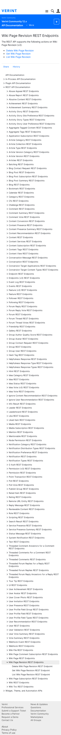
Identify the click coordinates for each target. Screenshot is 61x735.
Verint (5, 704)
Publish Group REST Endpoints (24, 488)
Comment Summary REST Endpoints (26, 212)
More (31, 25)
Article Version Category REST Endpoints (29, 152)
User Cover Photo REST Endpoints (26, 597)
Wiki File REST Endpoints (21, 650)
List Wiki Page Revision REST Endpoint (31, 674)
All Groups (36, 720)
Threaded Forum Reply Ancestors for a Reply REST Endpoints (34, 575)
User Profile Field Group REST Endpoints (29, 609)
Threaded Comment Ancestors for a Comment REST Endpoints (31, 547)
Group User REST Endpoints (22, 350)
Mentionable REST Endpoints (23, 436)
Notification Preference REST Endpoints (28, 452)
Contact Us (7, 720)
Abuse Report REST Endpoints (24, 95)
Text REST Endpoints (19, 541)
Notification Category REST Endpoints (27, 444)
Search (52, 11)
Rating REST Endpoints (20, 497)
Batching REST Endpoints (21, 164)
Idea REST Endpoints (19, 379)
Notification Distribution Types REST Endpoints (32, 448)
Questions (36, 707)
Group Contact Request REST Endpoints (28, 342)
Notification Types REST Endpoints (26, 460)
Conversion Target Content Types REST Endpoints (33, 269)
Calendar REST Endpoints (21, 192)
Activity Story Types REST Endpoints (27, 119)
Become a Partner (11, 713)
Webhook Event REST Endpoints (25, 641)
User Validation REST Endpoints (24, 629)
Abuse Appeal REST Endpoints (24, 91)
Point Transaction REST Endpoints (25, 476)
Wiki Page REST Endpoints (22, 658)
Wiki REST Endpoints (19, 682)
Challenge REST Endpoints (22, 204)
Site (47, 11)
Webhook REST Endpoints (21, 645)
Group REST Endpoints (20, 346)
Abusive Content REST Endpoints (25, 99)
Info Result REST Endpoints (22, 403)
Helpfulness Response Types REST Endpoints (31, 367)
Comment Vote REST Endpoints (24, 217)
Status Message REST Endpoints (25, 533)
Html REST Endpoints (19, 371)
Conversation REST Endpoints (23, 261)
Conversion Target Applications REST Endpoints (32, 265)
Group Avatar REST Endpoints (23, 338)
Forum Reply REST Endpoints (23, 306)
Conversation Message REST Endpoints (28, 257)
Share (6, 66)
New (56, 21)
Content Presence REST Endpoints (26, 225)
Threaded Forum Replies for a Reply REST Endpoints (29, 565)
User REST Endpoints (19, 625)
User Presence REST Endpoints (24, 605)
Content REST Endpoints (21, 237)
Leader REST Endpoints (20, 407)
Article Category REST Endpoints (25, 139)
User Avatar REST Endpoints (23, 593)
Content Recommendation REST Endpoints (30, 233)
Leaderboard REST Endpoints (23, 411)
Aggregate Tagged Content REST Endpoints (30, 127)
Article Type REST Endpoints (23, 147)
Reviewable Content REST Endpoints (27, 509)
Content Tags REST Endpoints (23, 249)
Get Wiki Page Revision (18, 53)
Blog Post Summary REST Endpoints (27, 180)
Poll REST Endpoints (19, 480)
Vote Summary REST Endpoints (24, 637)
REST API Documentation (18, 87)
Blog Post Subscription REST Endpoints (28, 176)
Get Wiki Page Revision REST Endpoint (31, 670)
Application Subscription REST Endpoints (29, 135)
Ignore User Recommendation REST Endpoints (31, 399)
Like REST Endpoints (19, 415)
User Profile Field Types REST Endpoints (28, 617)
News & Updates (39, 704)
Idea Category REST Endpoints (24, 375)
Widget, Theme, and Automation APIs (24, 690)
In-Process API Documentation (20, 79)
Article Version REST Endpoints (24, 156)
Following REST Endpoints (21, 302)
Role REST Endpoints (19, 513)
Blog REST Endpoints (19, 184)
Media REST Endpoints (20, 424)
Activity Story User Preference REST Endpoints (32, 123)
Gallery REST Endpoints (20, 330)
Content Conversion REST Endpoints (27, 221)
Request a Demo (10, 717)
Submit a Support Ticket (14, 710)
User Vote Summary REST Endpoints (27, 633)
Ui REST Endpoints (18, 585)
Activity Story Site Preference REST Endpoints (31, 115)
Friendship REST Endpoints (22, 326)
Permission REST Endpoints (22, 472)
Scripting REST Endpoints (21, 517)
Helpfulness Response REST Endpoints (28, 359)
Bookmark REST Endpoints (22, 188)
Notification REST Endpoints (23, 456)
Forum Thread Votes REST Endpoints (27, 322)
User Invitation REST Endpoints (24, 601)
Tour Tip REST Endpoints (21, 581)
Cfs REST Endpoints (19, 200)
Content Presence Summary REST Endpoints (30, 229)
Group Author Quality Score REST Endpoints (30, 334)
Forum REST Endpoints (20, 314)
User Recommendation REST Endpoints (28, 621)
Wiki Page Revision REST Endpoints (26, 662)
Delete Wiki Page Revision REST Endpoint (32, 666)
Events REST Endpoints (20, 286)
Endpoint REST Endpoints (21, 273)
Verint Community (8, 18)
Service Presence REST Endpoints (25, 525)
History (16, 66)
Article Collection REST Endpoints (25, 144)
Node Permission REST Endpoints (25, 440)
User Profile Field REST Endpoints (25, 613)
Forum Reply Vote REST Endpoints (25, 310)
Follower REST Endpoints (21, 298)
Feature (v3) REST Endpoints (23, 290)
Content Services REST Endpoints (25, 241)
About (5, 726)
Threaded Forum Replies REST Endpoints (29, 570)
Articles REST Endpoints (21, 160)
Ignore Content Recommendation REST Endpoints (33, 395)
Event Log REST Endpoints (22, 282)
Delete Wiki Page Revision (20, 50)
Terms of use (8, 732)
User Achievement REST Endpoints (26, 589)
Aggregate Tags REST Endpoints (25, 131)
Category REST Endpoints (21, 196)
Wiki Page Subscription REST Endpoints (28, 678)
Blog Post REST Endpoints (22, 172)
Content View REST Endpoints (23, 253)
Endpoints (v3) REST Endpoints (24, 277)
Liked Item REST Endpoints (22, 419)
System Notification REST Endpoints (27, 537)
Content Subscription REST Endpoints (27, 245)
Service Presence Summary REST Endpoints (30, 529)
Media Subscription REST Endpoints (26, 427)
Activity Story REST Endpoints (24, 111)
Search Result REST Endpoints (24, 521)
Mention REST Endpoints (21, 432)
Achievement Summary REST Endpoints (28, 107)
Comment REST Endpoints (22, 208)
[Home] (12, 10)
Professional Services (12, 707)
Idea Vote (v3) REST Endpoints (24, 387)
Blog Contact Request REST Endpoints (28, 168)
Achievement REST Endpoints (23, 103)
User (58, 11)
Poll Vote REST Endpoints (21, 484)
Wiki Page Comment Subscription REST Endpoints (33, 654)
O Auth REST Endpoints (20, 464)
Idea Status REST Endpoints (22, 383)
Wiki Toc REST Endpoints (21, 686)
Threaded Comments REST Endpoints (27, 559)
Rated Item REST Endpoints (22, 492)
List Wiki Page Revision (18, 56)
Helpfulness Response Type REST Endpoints (30, 363)
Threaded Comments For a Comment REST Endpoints (30, 554)
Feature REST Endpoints (20, 294)
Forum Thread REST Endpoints (24, 318)
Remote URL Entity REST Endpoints (26, 501)
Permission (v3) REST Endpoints (25, 468)
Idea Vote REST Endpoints (21, 391)
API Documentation (15, 75)
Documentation (38, 710)
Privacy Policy (9, 729)
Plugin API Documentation (18, 83)
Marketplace (37, 717)
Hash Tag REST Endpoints (21, 355)
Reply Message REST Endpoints (24, 505)
